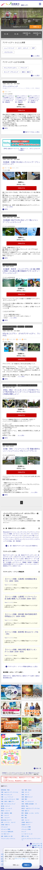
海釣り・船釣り (26, 72)
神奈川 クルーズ (5, 810)
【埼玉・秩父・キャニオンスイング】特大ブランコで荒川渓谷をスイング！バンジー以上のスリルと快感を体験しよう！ (21, 392)
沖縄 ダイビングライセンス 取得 (10, 799)
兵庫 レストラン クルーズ (8, 822)
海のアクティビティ (9, 555)
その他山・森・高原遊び (14, 541)
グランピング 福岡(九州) (7, 831)
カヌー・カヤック (23, 48)
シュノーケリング (9, 48)
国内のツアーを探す (28, 676)
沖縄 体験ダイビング (27, 796)
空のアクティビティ (20, 557)
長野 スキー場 (25, 836)
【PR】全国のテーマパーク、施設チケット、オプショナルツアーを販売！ (21, 149)
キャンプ (24, 831)
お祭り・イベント (25, 564)
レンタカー (34, 564)
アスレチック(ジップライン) (8, 838)
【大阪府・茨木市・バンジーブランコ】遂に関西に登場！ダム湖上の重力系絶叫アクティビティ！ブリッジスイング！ (21, 271)
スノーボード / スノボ (27, 833)
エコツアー (19, 537)
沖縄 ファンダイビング (28, 801)
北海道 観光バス (5, 824)
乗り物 (5, 558)
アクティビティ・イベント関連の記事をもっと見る (23, 666)
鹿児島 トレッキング (6, 808)
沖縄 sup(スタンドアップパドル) (9, 792)
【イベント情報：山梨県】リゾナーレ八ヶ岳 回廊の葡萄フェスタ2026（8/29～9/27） (21, 598)
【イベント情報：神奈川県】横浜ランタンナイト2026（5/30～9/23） (21, 651)
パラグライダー (8, 52)
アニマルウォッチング (30, 537)
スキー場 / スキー (5, 833)
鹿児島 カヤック (5, 806)
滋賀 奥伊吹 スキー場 (6, 836)
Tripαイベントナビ (9, 584)
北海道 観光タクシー (27, 822)
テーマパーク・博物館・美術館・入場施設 (25, 562)
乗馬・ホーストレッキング (17, 534)
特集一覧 (38, 768)
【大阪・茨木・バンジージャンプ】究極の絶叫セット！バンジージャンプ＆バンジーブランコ (21, 450)
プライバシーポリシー (21, 858)
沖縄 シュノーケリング (7, 796)
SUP (33, 48)
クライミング (33, 532)
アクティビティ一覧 (37, 843)
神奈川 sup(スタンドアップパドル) (31, 808)
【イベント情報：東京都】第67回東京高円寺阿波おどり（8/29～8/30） (21, 615)
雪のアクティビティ (33, 557)
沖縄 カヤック (25, 792)
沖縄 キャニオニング (6, 794)
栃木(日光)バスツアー (6, 820)
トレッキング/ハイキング (21, 532)
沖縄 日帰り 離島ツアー (7, 801)
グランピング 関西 (5, 829)
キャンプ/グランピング (17, 539)
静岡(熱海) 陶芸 (5, 790)
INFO (6, 128)
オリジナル (15, 564)
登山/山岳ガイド (8, 532)
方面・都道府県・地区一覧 (35, 845)
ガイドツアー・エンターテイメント (16, 560)
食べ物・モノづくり (14, 558)
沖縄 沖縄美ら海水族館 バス (29, 803)
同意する (27, 865)
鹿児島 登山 (25, 806)
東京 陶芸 (24, 815)
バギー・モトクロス (32, 534)
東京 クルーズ (5, 815)
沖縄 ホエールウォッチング (8, 803)
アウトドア (23, 68)
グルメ (29, 560)
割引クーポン (17, 566)
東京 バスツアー (5, 817)
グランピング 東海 (26, 829)
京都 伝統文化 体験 (6, 813)
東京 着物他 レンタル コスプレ (30, 813)
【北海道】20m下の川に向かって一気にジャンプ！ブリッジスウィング (20, 221)
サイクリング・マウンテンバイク (13, 535)
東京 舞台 (24, 817)
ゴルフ (26, 535)
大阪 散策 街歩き (26, 790)
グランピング (4, 827)
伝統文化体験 (7, 564)
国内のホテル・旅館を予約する (12, 676)
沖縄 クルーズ (25, 794)
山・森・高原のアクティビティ (25, 555)
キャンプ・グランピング (11, 72)
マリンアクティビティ (10, 68)
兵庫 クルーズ (25, 820)
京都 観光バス (25, 810)
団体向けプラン (7, 566)
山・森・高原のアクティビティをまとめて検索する (23, 545)
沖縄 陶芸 (24, 799)
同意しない (16, 865)
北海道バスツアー (26, 824)
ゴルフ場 (31, 535)
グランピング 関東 (26, 827)
